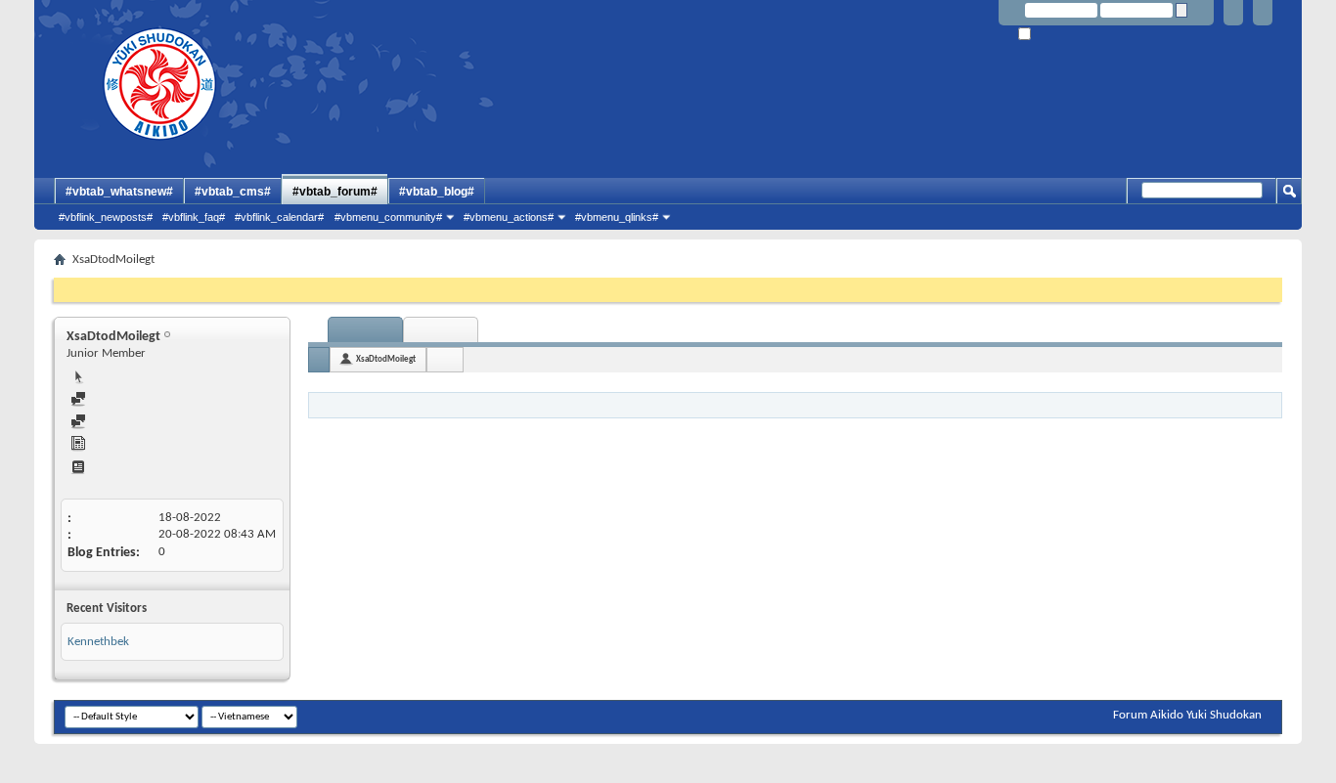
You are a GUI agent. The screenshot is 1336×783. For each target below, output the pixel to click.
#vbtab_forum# (335, 191)
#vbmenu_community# (388, 217)
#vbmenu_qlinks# (616, 217)
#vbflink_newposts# (106, 217)
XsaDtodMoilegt (386, 359)
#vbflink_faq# (193, 217)
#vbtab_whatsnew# (119, 191)
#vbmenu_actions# (509, 217)
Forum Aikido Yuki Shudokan (1187, 715)
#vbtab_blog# (436, 191)
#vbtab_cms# (233, 191)
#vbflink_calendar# (279, 217)
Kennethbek (98, 641)
